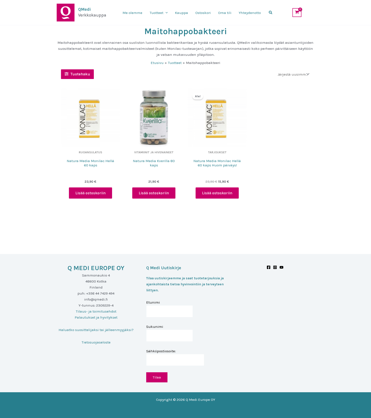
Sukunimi (154, 326)
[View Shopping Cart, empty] (296, 12)
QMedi (84, 9)
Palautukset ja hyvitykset (96, 317)
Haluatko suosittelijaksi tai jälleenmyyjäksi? (96, 330)
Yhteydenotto (250, 13)
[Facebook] (269, 267)
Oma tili (224, 13)
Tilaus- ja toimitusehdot (96, 311)
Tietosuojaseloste (96, 342)
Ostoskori (203, 13)
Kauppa (181, 13)
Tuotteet (156, 13)
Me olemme (132, 13)
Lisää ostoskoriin (90, 193)
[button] (165, 12)
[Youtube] (281, 267)
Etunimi (153, 302)
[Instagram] (275, 267)
